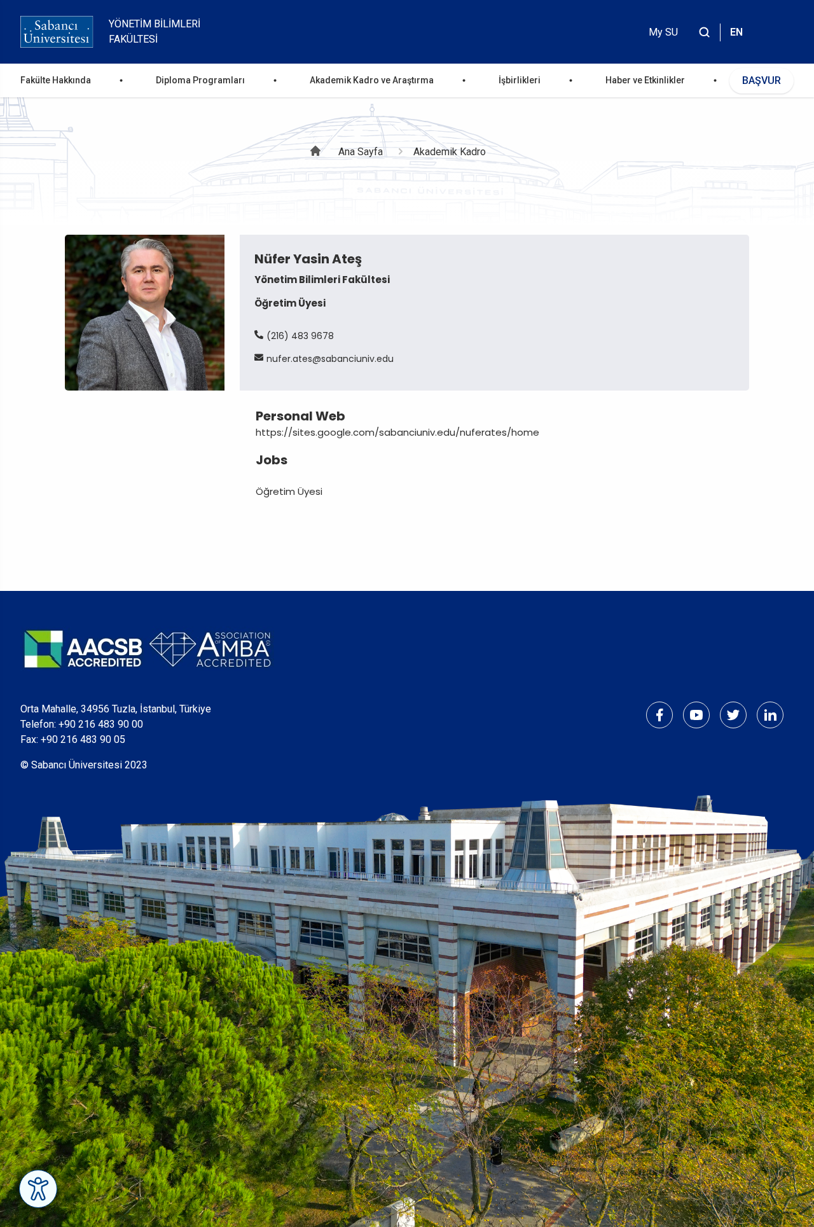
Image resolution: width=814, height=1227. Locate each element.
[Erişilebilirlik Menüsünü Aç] (38, 1189)
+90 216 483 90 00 (101, 724)
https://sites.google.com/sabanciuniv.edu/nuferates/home (397, 432)
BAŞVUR (761, 80)
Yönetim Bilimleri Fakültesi (154, 31)
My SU (663, 32)
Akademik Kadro (449, 152)
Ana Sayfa (360, 152)
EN (736, 32)
